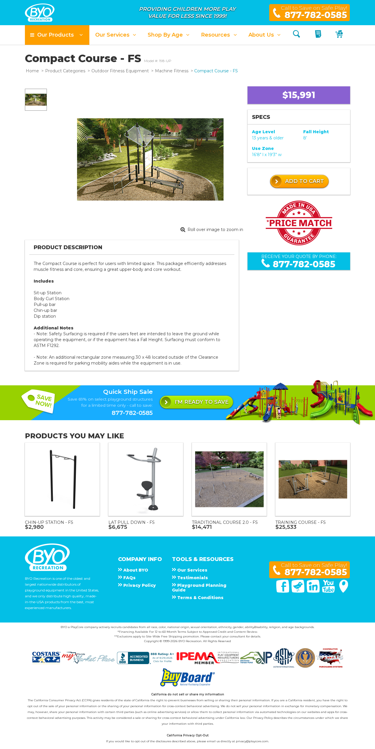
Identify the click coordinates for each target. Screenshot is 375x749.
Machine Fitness (171, 70)
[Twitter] (299, 591)
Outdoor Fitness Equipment (120, 70)
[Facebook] (283, 591)
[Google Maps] (343, 591)
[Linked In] (314, 591)
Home (32, 70)
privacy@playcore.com (252, 741)
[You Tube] (329, 591)
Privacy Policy (263, 718)
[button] (57, 35)
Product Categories (65, 70)
